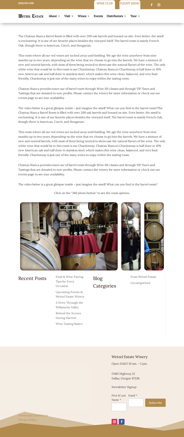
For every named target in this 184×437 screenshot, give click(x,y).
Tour (133, 16)
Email (131, 395)
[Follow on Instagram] (159, 5)
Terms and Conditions (33, 415)
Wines (82, 16)
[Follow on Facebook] (152, 5)
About (53, 16)
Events (98, 16)
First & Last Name (119, 397)
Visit (67, 16)
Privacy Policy (27, 420)
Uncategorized (140, 283)
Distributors (115, 16)
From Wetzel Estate (143, 277)
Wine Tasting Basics (69, 324)
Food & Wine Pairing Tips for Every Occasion (69, 281)
